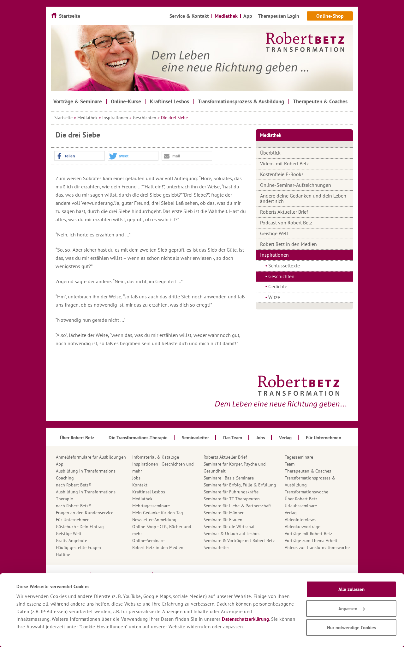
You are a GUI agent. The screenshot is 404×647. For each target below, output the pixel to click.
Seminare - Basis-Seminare (229, 478)
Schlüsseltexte (284, 265)
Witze (274, 297)
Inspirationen (115, 117)
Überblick (270, 153)
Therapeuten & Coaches (308, 471)
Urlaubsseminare (301, 506)
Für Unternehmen (73, 519)
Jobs (136, 478)
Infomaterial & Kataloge (155, 457)
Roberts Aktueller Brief (284, 212)
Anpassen (347, 608)
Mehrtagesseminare (151, 506)
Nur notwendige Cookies (351, 628)
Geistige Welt (274, 233)
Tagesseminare (299, 457)
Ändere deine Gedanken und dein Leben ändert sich (303, 198)
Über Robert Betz (301, 499)
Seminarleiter (216, 547)
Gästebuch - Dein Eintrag (80, 526)
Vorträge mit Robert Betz (308, 533)
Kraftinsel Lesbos (148, 492)
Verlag (291, 513)
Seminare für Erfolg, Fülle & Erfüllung (240, 485)
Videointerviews (300, 519)
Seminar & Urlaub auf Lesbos (231, 533)
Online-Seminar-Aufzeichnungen (295, 185)
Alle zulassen (351, 589)
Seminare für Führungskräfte (231, 492)
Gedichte (277, 286)
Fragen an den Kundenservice (84, 513)
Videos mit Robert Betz (284, 163)
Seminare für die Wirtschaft (230, 526)
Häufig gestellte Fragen (78, 547)
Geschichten (144, 117)
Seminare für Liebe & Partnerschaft (237, 506)
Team (289, 464)
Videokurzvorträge (302, 526)
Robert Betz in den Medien (288, 244)
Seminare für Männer (224, 513)
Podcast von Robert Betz (286, 222)
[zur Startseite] (202, 58)
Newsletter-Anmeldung (154, 519)
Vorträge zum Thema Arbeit (311, 540)
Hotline (63, 554)
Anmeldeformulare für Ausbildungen (91, 457)
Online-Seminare (148, 540)
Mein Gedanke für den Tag (157, 513)
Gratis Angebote (71, 540)
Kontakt (139, 485)
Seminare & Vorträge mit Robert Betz (239, 540)
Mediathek (87, 117)
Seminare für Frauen (223, 519)
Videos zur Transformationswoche (317, 547)
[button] (79, 156)
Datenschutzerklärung (245, 619)
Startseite (63, 117)
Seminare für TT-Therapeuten (232, 499)
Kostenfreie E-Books (282, 174)
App (59, 464)
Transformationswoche (306, 492)
